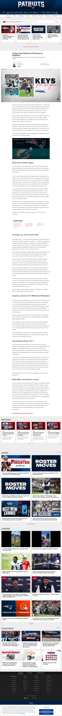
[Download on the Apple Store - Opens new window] (27, 698)
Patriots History (13, 688)
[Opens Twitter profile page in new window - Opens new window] (18, 66)
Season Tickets (36, 682)
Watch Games (36, 690)
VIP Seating (36, 684)
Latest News (14, 678)
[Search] (41, 12)
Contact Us (48, 692)
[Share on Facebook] (41, 64)
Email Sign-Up (48, 682)
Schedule (25, 688)
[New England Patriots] (31, 704)
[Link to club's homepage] (3, 12)
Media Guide (48, 688)
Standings (25, 690)
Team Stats (25, 684)
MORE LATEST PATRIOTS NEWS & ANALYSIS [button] (31, 46)
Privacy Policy (22, 713)
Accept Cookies (46, 713)
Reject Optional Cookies (46, 710)
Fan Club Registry (48, 680)
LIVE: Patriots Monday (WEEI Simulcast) (14, 21)
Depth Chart (25, 680)
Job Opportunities (48, 690)
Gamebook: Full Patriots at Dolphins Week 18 (40, 224)
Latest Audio (14, 682)
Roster (25, 678)
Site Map (13, 692)
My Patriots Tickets (36, 680)
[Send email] (46, 64)
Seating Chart (36, 686)
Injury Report (25, 682)
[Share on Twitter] (43, 64)
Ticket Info (36, 678)
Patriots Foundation (14, 686)
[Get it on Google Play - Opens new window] (35, 698)
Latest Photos (14, 684)
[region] (31, 710)
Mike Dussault (19, 63)
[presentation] (60, 44)
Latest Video (14, 680)
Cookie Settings (46, 707)
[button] (28, 43)
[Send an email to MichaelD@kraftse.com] (19, 66)
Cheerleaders (14, 690)
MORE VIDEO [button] (31, 623)
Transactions (25, 686)
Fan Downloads (48, 684)
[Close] (60, 710)
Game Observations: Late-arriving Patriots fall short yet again (29, 224)
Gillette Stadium (36, 688)
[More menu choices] (39, 12)
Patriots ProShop (48, 678)
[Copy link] (48, 64)
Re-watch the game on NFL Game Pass (22, 413)
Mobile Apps (48, 686)
